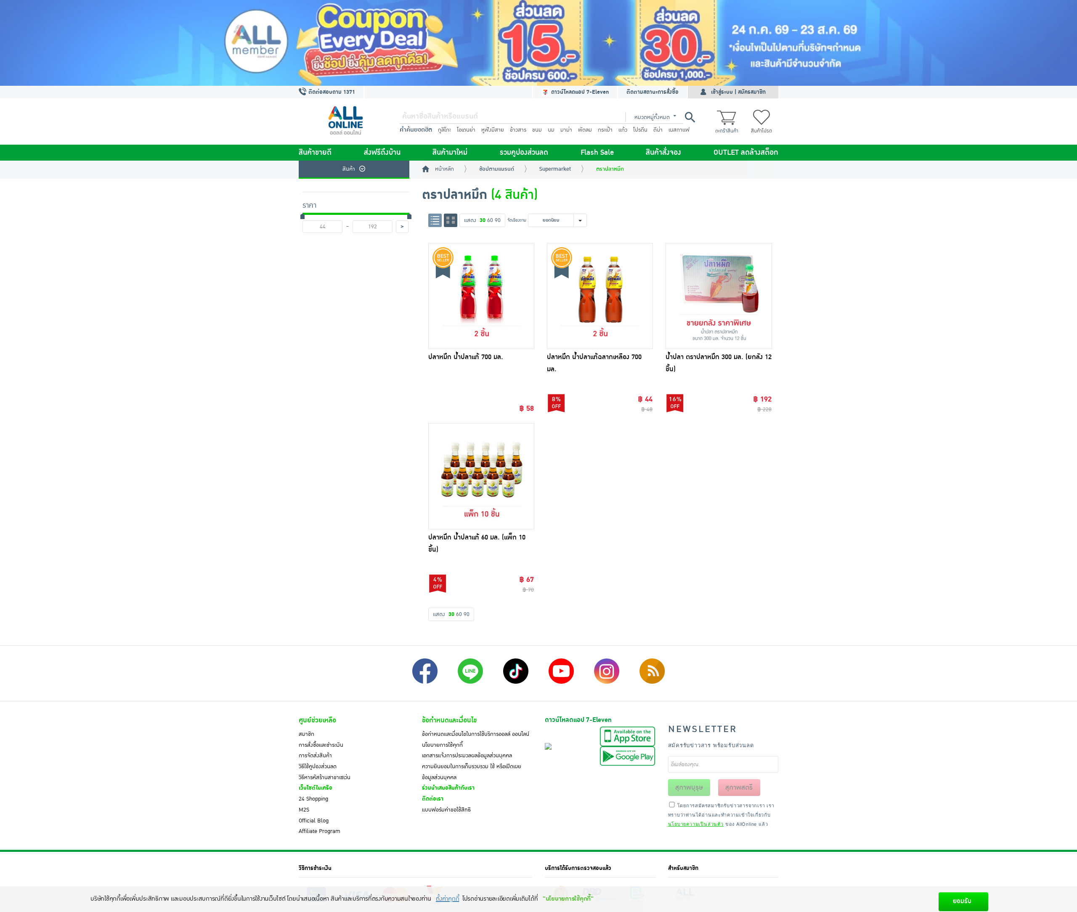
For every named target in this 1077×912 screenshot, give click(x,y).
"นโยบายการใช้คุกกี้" (568, 898)
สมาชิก (306, 734)
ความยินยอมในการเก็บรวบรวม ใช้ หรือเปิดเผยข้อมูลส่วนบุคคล (471, 772)
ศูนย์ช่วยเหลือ (317, 720)
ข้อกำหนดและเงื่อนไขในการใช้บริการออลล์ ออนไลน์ (475, 734)
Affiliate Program (319, 831)
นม (551, 130)
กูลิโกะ (444, 130)
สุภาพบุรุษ (689, 787)
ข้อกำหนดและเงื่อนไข (449, 720)
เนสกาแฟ (679, 130)
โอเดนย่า (466, 130)
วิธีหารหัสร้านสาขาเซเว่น (324, 777)
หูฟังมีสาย (492, 130)
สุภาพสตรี (739, 787)
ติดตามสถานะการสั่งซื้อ (652, 92)
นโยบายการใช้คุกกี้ (442, 745)
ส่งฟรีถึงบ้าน (382, 152)
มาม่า (566, 130)
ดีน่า (658, 130)
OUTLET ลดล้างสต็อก (746, 152)
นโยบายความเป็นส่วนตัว (696, 823)
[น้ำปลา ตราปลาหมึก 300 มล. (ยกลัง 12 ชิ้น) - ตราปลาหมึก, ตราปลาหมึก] (719, 296)
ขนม (537, 130)
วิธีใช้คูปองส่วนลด (318, 766)
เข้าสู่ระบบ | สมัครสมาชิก (738, 92)
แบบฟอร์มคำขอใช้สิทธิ (446, 810)
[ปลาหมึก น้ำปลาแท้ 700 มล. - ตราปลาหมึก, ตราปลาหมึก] (481, 296)
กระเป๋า (605, 130)
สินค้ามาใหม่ (449, 152)
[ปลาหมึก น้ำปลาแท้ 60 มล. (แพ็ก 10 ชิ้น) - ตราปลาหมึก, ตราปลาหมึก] (481, 476)
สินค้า (348, 169)
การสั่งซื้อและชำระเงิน (321, 745)
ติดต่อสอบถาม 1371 (331, 92)
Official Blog (314, 821)
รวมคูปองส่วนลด (524, 152)
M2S (304, 810)
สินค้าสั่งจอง (663, 152)
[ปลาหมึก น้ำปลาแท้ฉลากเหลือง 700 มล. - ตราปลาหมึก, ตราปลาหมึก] (600, 296)
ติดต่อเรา (432, 799)
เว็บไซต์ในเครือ (315, 788)
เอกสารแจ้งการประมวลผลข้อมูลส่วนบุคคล (467, 755)
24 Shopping (313, 799)
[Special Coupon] (538, 43)
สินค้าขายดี (315, 152)
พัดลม (585, 130)
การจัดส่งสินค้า (315, 755)
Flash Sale (597, 152)
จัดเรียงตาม (516, 220)
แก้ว (622, 130)
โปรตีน (640, 130)
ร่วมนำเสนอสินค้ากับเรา (448, 788)
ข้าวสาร (518, 130)
